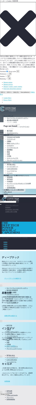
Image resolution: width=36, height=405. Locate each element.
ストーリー (10, 185)
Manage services (8, 84)
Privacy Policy (7, 100)
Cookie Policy (7, 98)
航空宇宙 (9, 325)
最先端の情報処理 (12, 120)
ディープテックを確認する (12, 278)
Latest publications (12, 168)
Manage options (7, 82)
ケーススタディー (12, 166)
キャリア (6, 175)
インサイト (6, 162)
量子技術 (10, 131)
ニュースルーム (12, 171)
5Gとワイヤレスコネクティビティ (17, 118)
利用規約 (8, 207)
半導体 (9, 156)
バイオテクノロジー (13, 294)
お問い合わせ (7, 192)
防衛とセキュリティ (13, 143)
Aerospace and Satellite (13, 137)
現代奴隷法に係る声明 (11, 209)
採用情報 (10, 177)
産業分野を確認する (10, 316)
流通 (8, 154)
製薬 (8, 152)
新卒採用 (10, 179)
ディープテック (8, 116)
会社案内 (6, 190)
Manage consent (5, 394)
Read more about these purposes (12, 88)
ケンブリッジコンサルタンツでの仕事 (19, 183)
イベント (10, 173)
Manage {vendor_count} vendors (12, 86)
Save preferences (25, 92)
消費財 (9, 141)
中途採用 (10, 181)
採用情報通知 (11, 187)
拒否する (9, 92)
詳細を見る (16, 92)
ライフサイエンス (12, 147)
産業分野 (6, 135)
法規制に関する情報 (11, 211)
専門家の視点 (11, 164)
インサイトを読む (10, 346)
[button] (18, 28)
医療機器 (10, 149)
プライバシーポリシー (11, 205)
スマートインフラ (12, 158)
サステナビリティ (12, 133)
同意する (3, 92)
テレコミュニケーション (14, 160)
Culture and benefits (12, 395)
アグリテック (11, 139)
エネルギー (10, 145)
